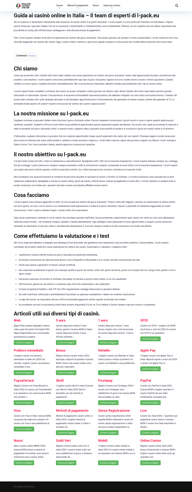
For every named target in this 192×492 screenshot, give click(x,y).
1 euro (103, 320)
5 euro (61, 320)
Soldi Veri (63, 441)
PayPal (145, 381)
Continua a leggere (24, 342)
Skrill (60, 381)
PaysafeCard (24, 381)
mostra (32, 56)
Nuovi (18, 441)
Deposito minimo (111, 5)
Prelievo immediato (28, 350)
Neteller (104, 350)
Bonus (96, 5)
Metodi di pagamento (77, 5)
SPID (144, 320)
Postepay (105, 381)
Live (143, 411)
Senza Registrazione (114, 411)
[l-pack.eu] (23, 4)
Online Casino (150, 441)
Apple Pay (147, 350)
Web (17, 320)
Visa (17, 411)
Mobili (103, 441)
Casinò (59, 5)
